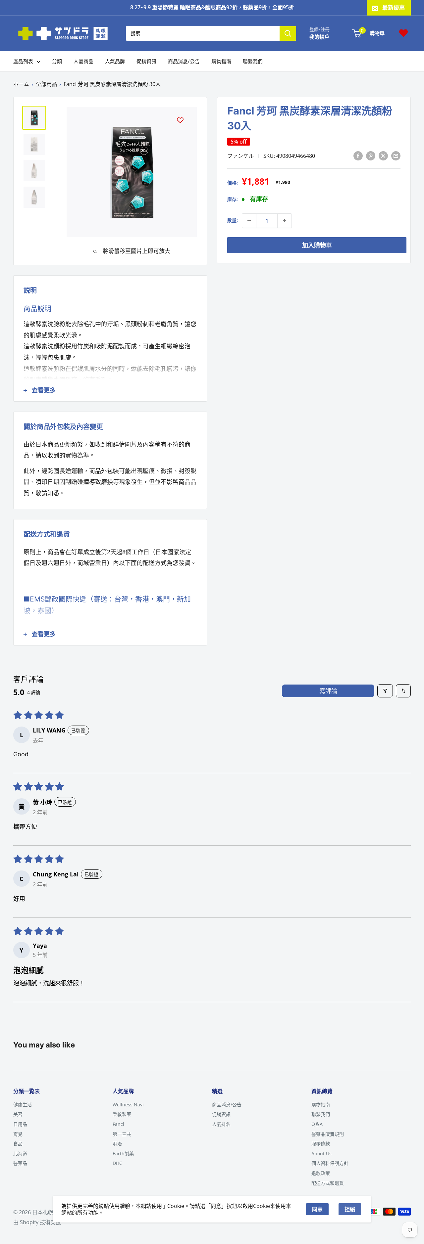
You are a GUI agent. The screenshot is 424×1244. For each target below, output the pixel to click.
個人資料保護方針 (329, 1163)
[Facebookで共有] (358, 155)
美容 (18, 1114)
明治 (117, 1143)
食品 (18, 1143)
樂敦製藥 (122, 1114)
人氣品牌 (115, 61)
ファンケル (240, 155)
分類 (57, 61)
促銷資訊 (146, 61)
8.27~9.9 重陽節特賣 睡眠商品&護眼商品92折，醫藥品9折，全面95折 (212, 7)
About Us (321, 1153)
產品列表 (23, 61)
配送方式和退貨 (327, 1183)
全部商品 (46, 84)
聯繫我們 (253, 61)
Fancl (118, 1124)
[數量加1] (285, 220)
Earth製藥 (123, 1153)
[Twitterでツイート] (383, 155)
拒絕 (349, 1209)
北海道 (20, 1153)
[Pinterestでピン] (370, 155)
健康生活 (22, 1104)
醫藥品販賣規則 (327, 1134)
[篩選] (385, 690)
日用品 (20, 1124)
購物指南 (221, 61)
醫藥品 (20, 1163)
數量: (232, 220)
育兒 (18, 1134)
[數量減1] (249, 220)
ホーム (21, 84)
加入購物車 (317, 245)
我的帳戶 (319, 36)
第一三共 (122, 1134)
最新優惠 (393, 7)
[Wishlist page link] (403, 33)
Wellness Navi (128, 1104)
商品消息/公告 (184, 61)
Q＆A (317, 1124)
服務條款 (320, 1143)
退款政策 (320, 1173)
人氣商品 (83, 61)
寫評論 (328, 691)
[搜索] (288, 33)
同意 (317, 1209)
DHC (117, 1163)
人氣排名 (221, 1124)
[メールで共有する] (395, 155)
